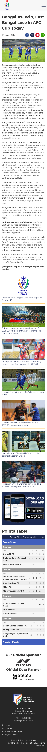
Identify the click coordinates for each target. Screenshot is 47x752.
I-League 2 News (10, 734)
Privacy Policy (16, 740)
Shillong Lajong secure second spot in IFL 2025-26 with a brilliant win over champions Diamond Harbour (21, 331)
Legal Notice (31, 740)
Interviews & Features (12, 731)
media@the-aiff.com (23, 720)
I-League (6, 725)
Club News (7, 728)
